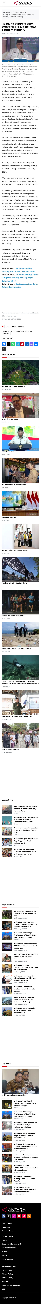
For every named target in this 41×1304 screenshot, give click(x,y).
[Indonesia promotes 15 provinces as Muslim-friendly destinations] (20, 569)
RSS (3, 1289)
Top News (6, 1064)
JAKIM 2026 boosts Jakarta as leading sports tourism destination (19, 614)
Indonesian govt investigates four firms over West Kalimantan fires (26, 841)
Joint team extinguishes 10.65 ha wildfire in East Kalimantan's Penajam (24, 999)
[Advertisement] (20, 776)
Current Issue (18, 12)
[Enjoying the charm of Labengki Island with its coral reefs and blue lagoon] (20, 667)
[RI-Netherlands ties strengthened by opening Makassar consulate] (7, 1190)
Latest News (7, 800)
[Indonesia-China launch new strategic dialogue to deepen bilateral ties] (7, 1158)
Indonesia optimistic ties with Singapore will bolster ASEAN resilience (25, 978)
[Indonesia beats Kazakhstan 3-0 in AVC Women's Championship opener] (7, 820)
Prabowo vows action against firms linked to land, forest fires (26, 830)
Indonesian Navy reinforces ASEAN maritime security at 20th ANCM (25, 946)
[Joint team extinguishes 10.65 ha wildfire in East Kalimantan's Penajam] (7, 1001)
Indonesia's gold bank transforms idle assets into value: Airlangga (25, 1103)
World (4, 1240)
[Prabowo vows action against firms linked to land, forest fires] (7, 831)
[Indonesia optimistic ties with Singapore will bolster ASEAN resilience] (7, 979)
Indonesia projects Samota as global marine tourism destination (18, 483)
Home (8, 12)
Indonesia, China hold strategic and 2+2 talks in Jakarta (24, 989)
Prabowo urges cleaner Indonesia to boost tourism (18, 451)
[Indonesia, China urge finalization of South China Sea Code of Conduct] (7, 936)
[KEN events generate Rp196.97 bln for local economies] (20, 504)
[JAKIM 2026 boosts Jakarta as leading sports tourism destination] (20, 602)
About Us (5, 1281)
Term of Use (7, 1270)
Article (4, 1252)
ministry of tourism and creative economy (17, 332)
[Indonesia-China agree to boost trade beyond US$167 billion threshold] (7, 1147)
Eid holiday (8, 338)
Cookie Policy (7, 1278)
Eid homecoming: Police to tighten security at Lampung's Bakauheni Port (20, 278)
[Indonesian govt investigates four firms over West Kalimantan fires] (7, 842)
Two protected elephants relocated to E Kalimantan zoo (25, 913)
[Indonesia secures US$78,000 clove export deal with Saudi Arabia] (7, 968)
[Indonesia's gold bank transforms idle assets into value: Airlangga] (7, 1104)
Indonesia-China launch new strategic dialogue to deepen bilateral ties (26, 1157)
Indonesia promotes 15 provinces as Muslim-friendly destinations (18, 582)
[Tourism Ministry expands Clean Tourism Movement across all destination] (20, 635)
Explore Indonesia (9, 1248)
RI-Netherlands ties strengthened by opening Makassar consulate (25, 1189)
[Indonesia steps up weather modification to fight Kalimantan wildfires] (7, 1126)
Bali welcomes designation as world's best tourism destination (20, 748)
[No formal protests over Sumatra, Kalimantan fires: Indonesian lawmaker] (7, 853)
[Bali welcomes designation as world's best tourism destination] (20, 735)
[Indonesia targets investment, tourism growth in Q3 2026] (20, 405)
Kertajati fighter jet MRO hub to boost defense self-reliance (26, 956)
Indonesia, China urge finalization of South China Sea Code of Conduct (25, 935)
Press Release (7, 1259)
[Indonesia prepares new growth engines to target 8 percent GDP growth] (7, 925)
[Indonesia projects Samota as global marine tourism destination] (20, 471)
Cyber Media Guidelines (11, 1285)
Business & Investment (11, 1244)
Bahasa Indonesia (9, 1266)
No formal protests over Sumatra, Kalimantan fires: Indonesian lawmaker (25, 851)
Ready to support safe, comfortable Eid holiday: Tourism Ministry (18, 16)
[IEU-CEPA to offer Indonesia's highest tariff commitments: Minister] (20, 1081)
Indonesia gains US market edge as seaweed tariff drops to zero (25, 1010)
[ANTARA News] (23, 3)
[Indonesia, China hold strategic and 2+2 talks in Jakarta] (7, 990)
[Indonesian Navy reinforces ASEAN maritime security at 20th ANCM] (7, 947)
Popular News (8, 905)
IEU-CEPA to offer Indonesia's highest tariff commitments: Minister (18, 1094)
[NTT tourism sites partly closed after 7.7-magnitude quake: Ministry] (20, 372)
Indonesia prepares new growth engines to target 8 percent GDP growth (25, 924)
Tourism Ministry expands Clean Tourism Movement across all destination (20, 647)
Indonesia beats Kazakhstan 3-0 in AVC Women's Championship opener (26, 819)
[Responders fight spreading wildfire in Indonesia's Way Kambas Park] (7, 809)
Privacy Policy (7, 1274)
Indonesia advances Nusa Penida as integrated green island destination (17, 715)
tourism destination (15, 326)
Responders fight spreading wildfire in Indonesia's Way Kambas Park (25, 808)
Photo (4, 1255)
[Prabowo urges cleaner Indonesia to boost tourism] (20, 438)
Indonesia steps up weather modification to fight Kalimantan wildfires (25, 1125)
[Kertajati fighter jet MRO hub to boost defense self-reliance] (7, 957)
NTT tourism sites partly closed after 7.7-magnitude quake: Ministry (20, 385)
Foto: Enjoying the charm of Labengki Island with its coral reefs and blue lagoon (20, 682)
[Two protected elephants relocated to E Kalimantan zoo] (7, 914)
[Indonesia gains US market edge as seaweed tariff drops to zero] (7, 1011)
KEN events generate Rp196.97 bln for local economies (18, 516)
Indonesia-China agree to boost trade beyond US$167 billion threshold (25, 1146)
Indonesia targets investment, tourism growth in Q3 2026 (19, 418)
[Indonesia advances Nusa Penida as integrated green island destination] (20, 703)
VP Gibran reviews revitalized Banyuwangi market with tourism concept (20, 549)
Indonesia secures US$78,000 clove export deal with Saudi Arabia (26, 967)
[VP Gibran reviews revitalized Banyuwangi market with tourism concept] (20, 536)
